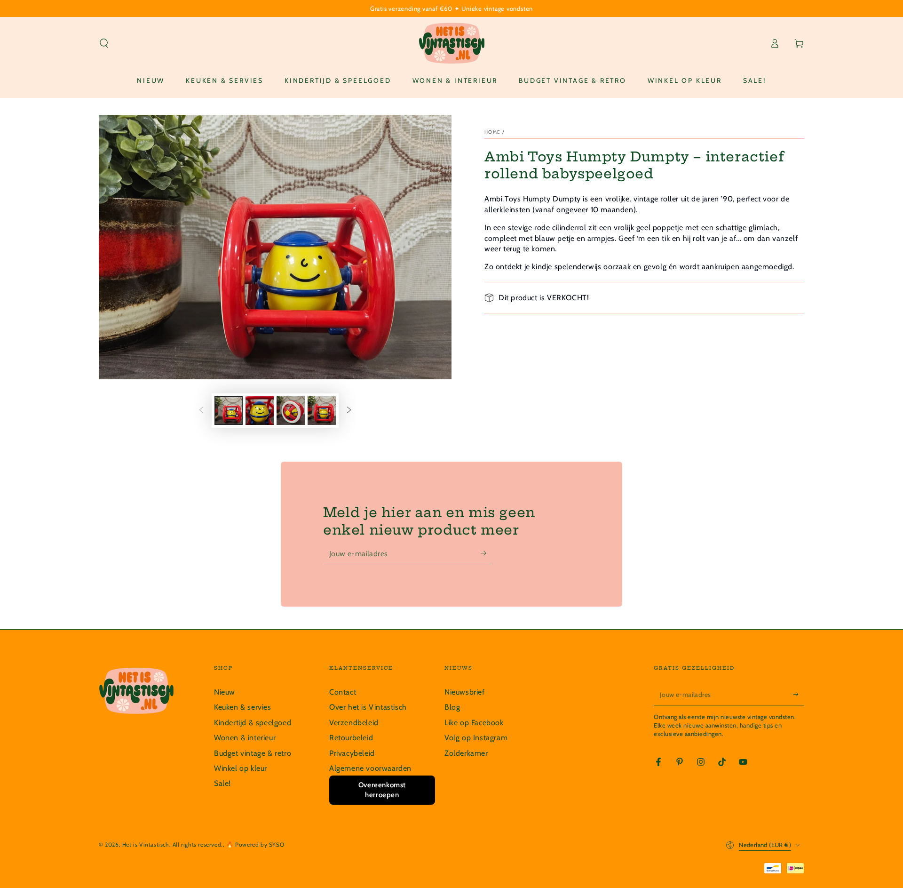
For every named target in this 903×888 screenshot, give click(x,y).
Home (492, 132)
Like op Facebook (474, 722)
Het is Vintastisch (145, 844)
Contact (342, 692)
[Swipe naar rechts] (349, 410)
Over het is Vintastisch (368, 707)
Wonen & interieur (245, 737)
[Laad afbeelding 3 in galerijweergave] (291, 410)
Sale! (222, 783)
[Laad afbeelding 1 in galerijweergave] (228, 410)
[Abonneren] (486, 553)
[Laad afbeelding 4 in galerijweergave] (322, 410)
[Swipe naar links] (201, 410)
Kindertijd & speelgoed (252, 722)
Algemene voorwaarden (370, 768)
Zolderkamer (466, 753)
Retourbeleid (351, 737)
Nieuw (224, 692)
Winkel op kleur (240, 768)
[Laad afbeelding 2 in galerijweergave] (260, 410)
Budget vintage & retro (252, 753)
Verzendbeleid (354, 722)
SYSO (276, 844)
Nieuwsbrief (464, 692)
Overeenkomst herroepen (382, 790)
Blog (452, 707)
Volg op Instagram (475, 737)
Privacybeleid (352, 753)
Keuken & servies (242, 707)
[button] (104, 43)
